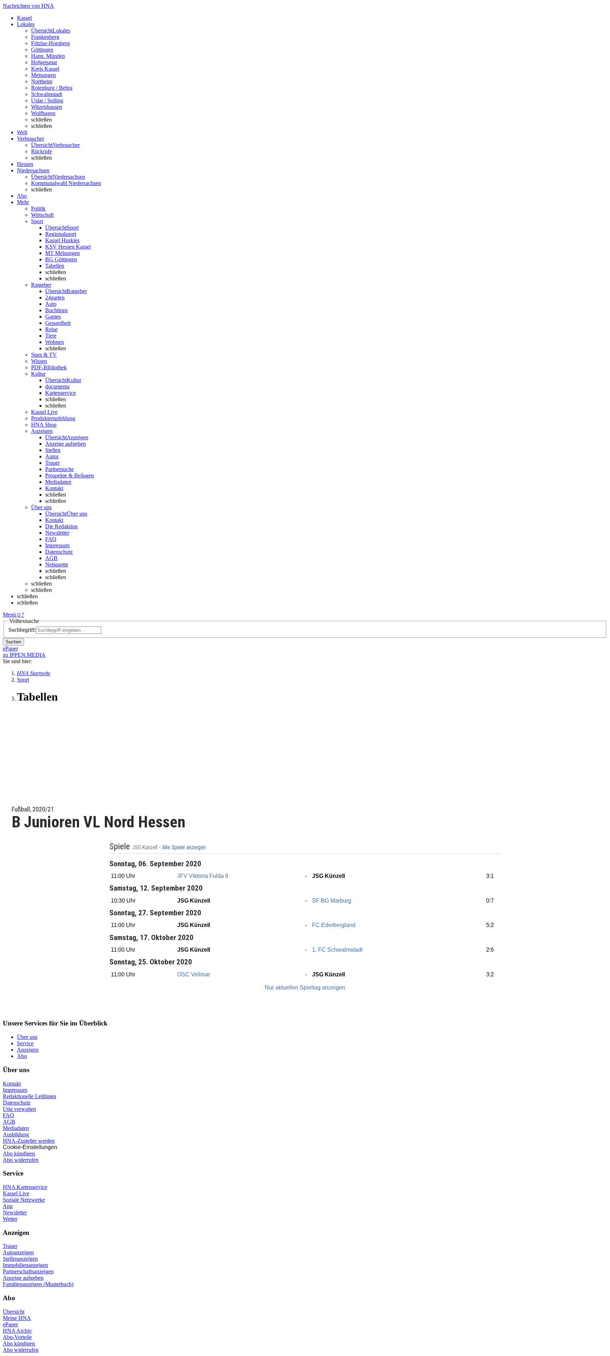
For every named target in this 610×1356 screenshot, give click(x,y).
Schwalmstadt (46, 94)
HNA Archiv (17, 1331)
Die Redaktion (61, 526)
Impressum (57, 545)
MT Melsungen (62, 253)
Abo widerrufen (20, 1160)
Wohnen (54, 342)
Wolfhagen (43, 113)
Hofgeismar (44, 62)
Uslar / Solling (47, 100)
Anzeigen (27, 1050)
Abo (22, 1056)
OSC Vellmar (193, 974)
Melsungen (43, 75)
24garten (55, 298)
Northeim (41, 81)
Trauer (52, 463)
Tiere (50, 336)
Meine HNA (17, 1318)
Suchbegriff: (22, 630)
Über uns (27, 1037)
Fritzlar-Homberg (50, 43)
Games (53, 317)
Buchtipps (56, 310)
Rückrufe (41, 151)
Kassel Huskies (62, 240)
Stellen (52, 450)
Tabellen (54, 266)
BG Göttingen (61, 259)
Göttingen (42, 50)
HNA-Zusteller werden (29, 1141)
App (8, 1206)
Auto (50, 304)
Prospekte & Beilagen (69, 475)
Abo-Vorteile (17, 1337)
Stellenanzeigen (20, 1259)
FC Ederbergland (333, 925)
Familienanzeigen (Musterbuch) (38, 1284)
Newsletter (57, 533)
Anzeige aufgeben (65, 444)
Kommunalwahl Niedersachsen (66, 183)
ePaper (10, 1324)
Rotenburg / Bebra (51, 88)
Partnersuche (59, 469)
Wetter (10, 1219)
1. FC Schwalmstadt (337, 950)
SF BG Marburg (331, 901)
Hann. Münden (48, 56)
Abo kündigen (19, 1153)
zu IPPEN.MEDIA (24, 655)
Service (25, 1043)
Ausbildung (16, 1134)
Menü (9, 615)
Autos (52, 456)
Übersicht (13, 1312)
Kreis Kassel (45, 69)
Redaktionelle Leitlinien (29, 1096)
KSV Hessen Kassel (68, 247)
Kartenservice (60, 393)
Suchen (13, 641)
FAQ (50, 539)
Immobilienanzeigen (25, 1265)
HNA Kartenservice (25, 1187)
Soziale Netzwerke (24, 1200)
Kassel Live (16, 1193)
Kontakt (54, 488)
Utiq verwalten (19, 1109)
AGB (51, 558)
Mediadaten (58, 482)
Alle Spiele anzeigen (184, 847)
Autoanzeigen (18, 1252)
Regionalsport (60, 234)
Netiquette (56, 564)
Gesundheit (58, 323)
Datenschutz (59, 552)
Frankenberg (45, 37)
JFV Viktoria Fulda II (202, 876)
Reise (51, 329)
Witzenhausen (46, 107)
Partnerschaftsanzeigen (28, 1271)
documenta (57, 386)
